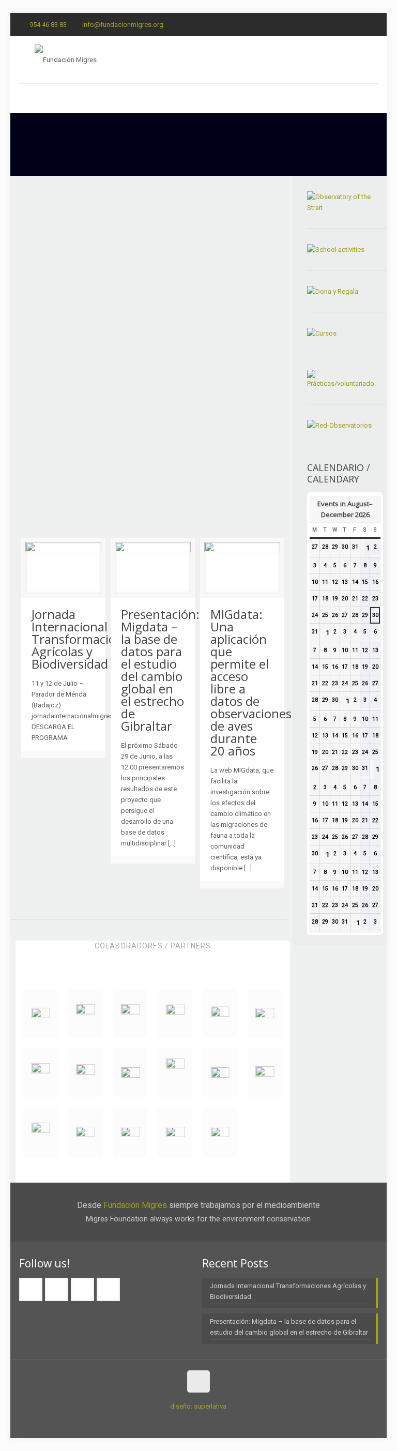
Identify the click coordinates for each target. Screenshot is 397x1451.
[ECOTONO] (130, 1013)
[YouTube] (372, 24)
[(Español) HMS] (175, 1132)
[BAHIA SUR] (130, 1132)
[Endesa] (85, 1013)
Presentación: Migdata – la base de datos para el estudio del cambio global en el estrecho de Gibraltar (160, 670)
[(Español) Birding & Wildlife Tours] (40, 1013)
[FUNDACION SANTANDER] (220, 1072)
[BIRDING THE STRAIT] (40, 1132)
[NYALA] (264, 1013)
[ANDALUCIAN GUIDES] (264, 1072)
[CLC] (175, 1072)
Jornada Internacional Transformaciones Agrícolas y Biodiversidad (84, 639)
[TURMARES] (40, 1072)
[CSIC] (220, 1013)
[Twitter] (358, 24)
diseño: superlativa (198, 1406)
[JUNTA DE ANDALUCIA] (85, 1072)
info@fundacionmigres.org (122, 24)
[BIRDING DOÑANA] (130, 1072)
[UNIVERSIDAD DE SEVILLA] (175, 1013)
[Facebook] (330, 24)
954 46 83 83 (48, 24)
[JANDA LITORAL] (85, 1132)
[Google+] (344, 24)
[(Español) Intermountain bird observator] (220, 1132)
